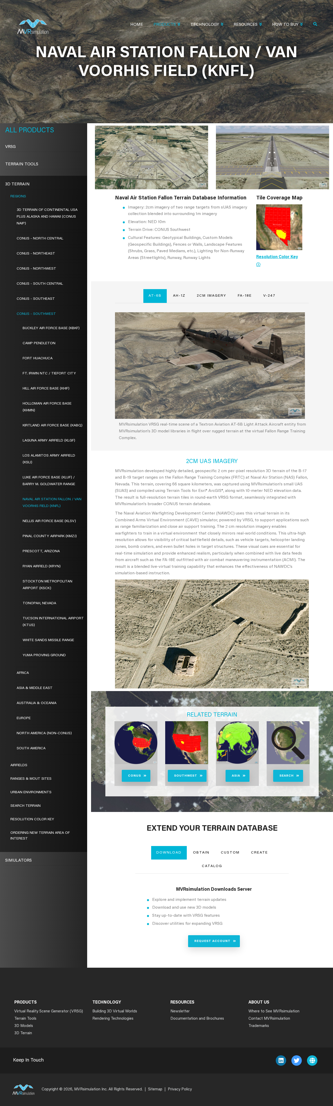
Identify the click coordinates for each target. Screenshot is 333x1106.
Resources (246, 25)
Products (164, 25)
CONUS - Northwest (36, 269)
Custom (230, 853)
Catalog (212, 866)
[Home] (32, 23)
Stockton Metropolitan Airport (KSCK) (47, 585)
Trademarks (258, 1026)
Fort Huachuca (38, 358)
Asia (236, 775)
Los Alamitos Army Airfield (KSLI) (49, 459)
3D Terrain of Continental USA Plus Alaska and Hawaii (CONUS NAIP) (47, 216)
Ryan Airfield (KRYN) (42, 566)
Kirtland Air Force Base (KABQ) (52, 425)
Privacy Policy (180, 1089)
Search (286, 775)
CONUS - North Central (40, 238)
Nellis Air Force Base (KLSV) (49, 521)
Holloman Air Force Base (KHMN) (47, 407)
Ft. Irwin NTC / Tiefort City (49, 373)
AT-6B (155, 296)
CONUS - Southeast (36, 299)
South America (31, 748)
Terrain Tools (21, 164)
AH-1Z (179, 296)
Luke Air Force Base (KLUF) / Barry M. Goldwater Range (49, 481)
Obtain (201, 853)
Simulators (18, 860)
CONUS (134, 775)
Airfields (18, 765)
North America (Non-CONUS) (44, 733)
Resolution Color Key (32, 819)
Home (136, 25)
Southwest (185, 775)
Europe (24, 718)
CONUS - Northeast (36, 254)
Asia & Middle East (35, 688)
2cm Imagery (211, 296)
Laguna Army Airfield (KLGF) (49, 441)
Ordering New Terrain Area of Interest (40, 836)
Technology (204, 25)
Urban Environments (31, 792)
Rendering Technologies (112, 1019)
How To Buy (285, 25)
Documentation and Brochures (197, 1019)
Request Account (212, 941)
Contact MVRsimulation (269, 1019)
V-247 (269, 296)
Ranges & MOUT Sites (31, 779)
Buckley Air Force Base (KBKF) (51, 328)
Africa (23, 673)
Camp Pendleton (39, 343)
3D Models (23, 1026)
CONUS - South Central (40, 284)
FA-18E (245, 296)
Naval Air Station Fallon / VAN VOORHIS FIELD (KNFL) (52, 503)
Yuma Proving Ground (44, 655)
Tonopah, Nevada (39, 603)
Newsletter (180, 1011)
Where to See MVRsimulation (273, 1011)
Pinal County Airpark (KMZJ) (50, 536)
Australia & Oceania (36, 703)
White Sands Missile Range (48, 640)
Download (169, 853)
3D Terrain (17, 184)
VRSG (10, 147)
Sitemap (155, 1089)
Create (259, 853)
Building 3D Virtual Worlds (114, 1011)
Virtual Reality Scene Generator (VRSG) (48, 1011)
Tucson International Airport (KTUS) (53, 622)
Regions (18, 196)
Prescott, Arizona (41, 551)
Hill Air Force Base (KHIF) (46, 389)
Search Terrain (25, 806)
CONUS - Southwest (36, 314)
